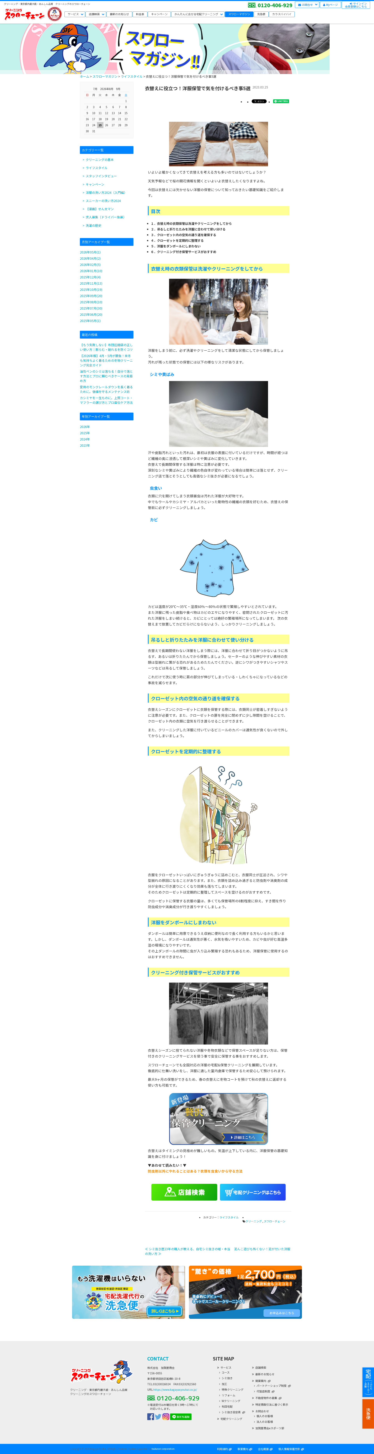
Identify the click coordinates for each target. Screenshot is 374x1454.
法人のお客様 (265, 1422)
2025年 (85, 433)
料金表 (140, 14)
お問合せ (307, 5)
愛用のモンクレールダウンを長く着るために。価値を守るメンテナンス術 (106, 389)
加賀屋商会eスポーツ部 (269, 1428)
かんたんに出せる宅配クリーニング (196, 14)
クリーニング (253, 1221)
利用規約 (222, 1449)
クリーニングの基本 (100, 159)
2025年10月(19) (91, 289)
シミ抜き (227, 1378)
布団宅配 (227, 1406)
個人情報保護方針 (289, 1449)
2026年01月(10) (91, 270)
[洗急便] (128, 1317)
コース (226, 1372)
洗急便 (368, 1414)
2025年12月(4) (90, 277)
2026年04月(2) (90, 258)
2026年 (85, 426)
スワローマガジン (239, 14)
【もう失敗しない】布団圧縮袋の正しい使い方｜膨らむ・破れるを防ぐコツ (106, 347)
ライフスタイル (132, 76)
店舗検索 (94, 14)
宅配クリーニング (231, 1419)
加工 (224, 1384)
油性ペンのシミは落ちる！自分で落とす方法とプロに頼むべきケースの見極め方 (106, 376)
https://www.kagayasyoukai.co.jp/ (175, 1389)
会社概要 (263, 1449)
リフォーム (228, 1395)
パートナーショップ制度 (272, 1386)
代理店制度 (263, 1391)
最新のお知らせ (119, 14)
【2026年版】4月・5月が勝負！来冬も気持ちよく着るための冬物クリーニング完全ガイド (106, 360)
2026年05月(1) (90, 252)
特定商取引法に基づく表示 (271, 1404)
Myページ (332, 5)
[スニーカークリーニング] (245, 1317)
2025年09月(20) (91, 295)
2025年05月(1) (90, 320)
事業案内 (242, 1449)
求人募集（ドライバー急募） (106, 217)
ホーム (84, 76)
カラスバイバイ (281, 14)
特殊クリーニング (232, 1389)
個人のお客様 (265, 1416)
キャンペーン (159, 14)
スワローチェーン (274, 1221)
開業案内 (260, 1381)
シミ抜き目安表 (231, 1412)
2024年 (85, 439)
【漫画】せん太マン (100, 208)
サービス (73, 14)
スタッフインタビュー (101, 176)
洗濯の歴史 (93, 225)
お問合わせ (262, 1411)
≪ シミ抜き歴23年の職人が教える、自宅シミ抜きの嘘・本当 (187, 1249)
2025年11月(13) (91, 283)
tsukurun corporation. (163, 1448)
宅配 (368, 1382)
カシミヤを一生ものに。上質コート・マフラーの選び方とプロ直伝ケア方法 (106, 400)
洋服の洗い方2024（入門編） (106, 192)
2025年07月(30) (91, 308)
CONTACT (158, 1358)
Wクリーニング (231, 1401)
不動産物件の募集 (266, 1398)
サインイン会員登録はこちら (356, 5)
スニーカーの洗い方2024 (103, 200)
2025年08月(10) (91, 302)
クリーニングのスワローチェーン (24, 14)
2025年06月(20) (91, 314)
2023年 (85, 445)
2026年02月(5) (90, 264)
